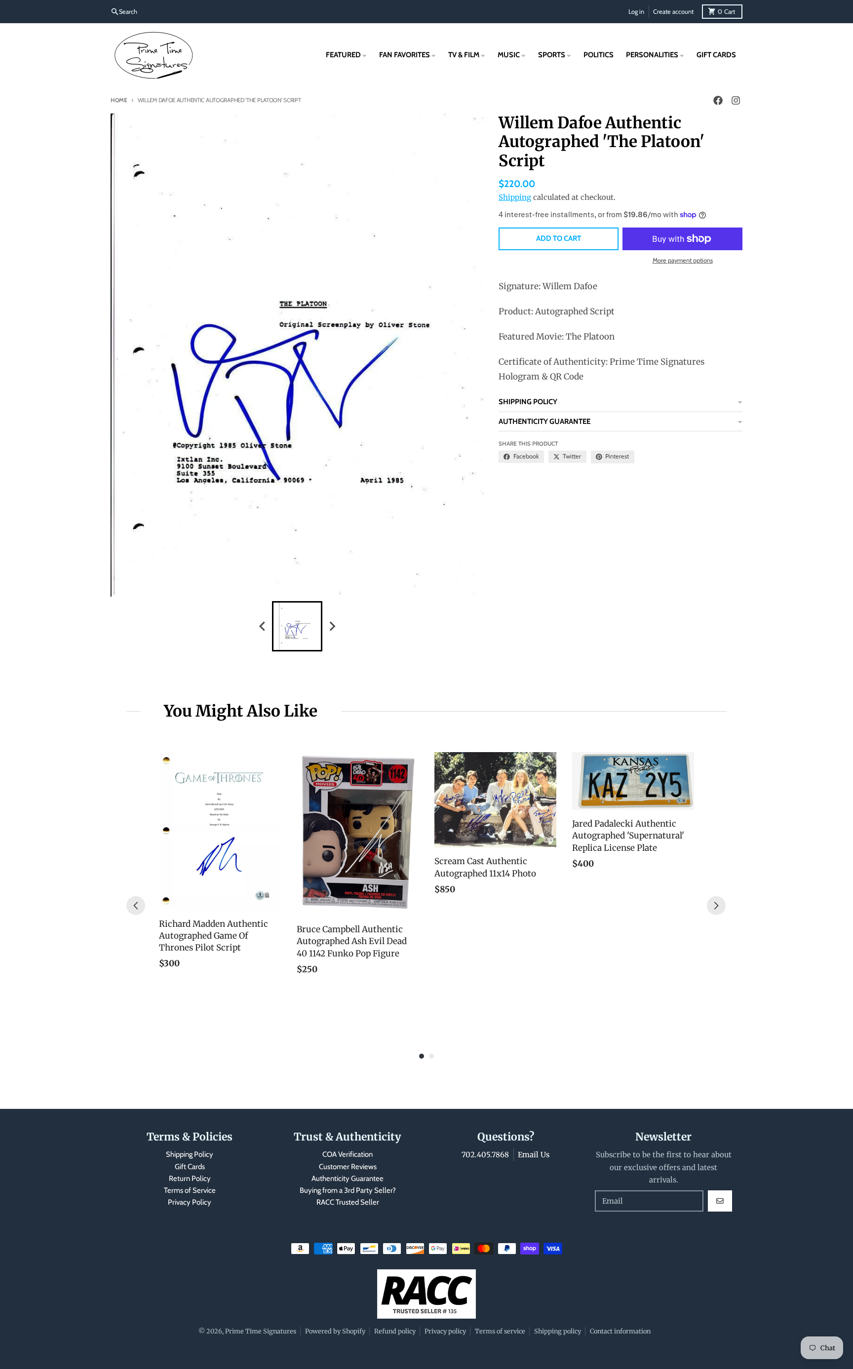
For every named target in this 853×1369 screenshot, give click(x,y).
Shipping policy (557, 1331)
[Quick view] (271, 900)
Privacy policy (445, 1331)
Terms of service (500, 1331)
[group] (297, 626)
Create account (673, 11)
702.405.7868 (485, 1154)
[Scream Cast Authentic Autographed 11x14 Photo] (495, 800)
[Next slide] (331, 626)
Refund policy (395, 1331)
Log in (636, 11)
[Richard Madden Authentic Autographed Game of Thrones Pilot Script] (220, 831)
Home (119, 100)
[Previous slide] (262, 626)
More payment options (683, 260)
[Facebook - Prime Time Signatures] (718, 101)
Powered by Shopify (335, 1331)
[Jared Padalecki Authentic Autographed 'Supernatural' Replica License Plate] (633, 781)
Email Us (533, 1154)
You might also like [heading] (240, 711)
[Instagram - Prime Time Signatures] (735, 101)
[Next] (716, 905)
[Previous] (135, 905)
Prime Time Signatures (260, 1331)
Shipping (515, 197)
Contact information (620, 1331)
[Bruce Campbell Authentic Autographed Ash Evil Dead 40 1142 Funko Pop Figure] (358, 833)
